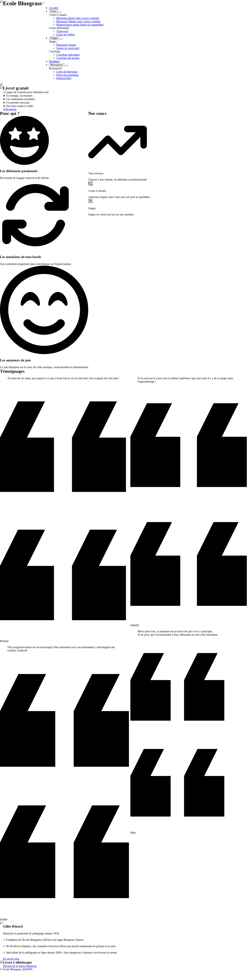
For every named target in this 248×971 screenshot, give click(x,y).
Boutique (54, 61)
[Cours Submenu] (60, 12)
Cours (53, 11)
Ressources (56, 65)
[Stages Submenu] (61, 38)
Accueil (53, 7)
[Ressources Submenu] (66, 65)
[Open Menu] (43, 2)
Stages (54, 38)
